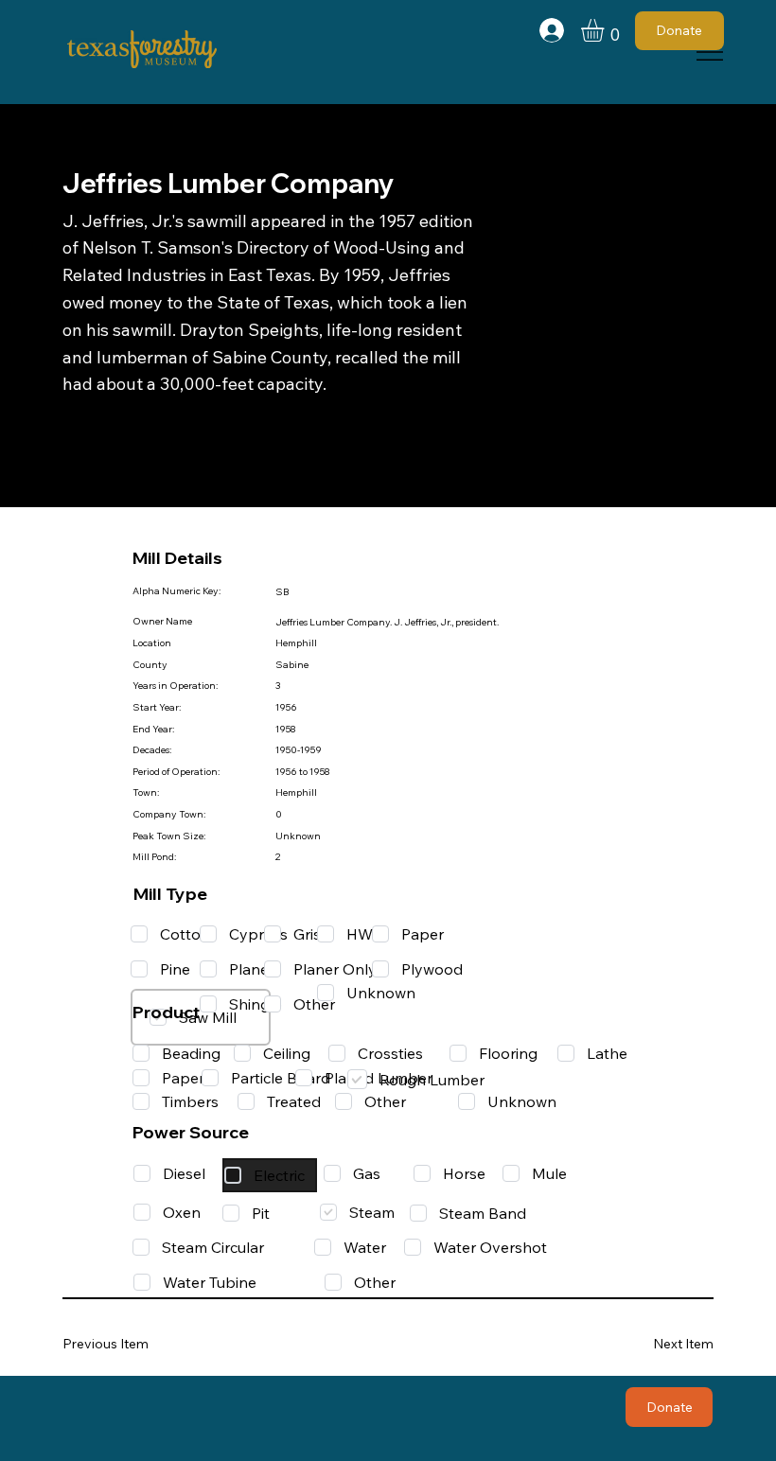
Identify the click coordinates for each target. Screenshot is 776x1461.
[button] (605, 30)
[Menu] (710, 52)
